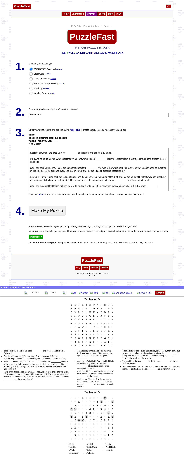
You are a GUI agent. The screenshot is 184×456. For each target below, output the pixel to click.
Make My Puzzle (47, 210)
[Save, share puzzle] (122, 293)
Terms (85, 268)
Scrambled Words (49, 83)
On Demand (78, 14)
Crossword (42, 74)
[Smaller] (21, 293)
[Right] (94, 293)
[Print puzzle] (106, 293)
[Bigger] (26, 293)
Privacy (94, 268)
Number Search (44, 93)
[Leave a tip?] (144, 293)
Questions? (36, 237)
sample (59, 69)
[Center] (83, 293)
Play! (118, 14)
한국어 (168, 6)
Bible (110, 14)
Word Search (48, 69)
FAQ (78, 268)
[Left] (73, 293)
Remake (160, 293)
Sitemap (104, 268)
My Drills (91, 14)
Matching (41, 88)
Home (66, 14)
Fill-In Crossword (45, 79)
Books (101, 14)
